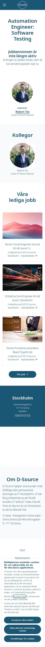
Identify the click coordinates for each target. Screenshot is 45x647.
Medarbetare (22, 558)
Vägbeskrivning (22, 414)
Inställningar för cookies (22, 638)
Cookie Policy (20, 596)
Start (22, 550)
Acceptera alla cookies (22, 620)
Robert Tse (23, 111)
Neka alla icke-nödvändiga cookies (22, 629)
